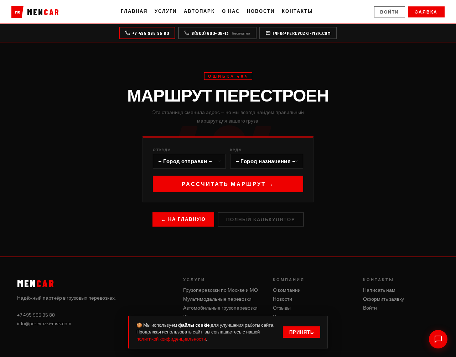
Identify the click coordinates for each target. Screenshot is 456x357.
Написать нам (379, 290)
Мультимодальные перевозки (217, 299)
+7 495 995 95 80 (150, 33)
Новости (261, 11)
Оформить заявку (383, 299)
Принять (301, 332)
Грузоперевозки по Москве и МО (220, 290)
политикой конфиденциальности (171, 339)
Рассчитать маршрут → (228, 184)
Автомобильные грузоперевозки (220, 308)
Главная (134, 11)
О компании (287, 290)
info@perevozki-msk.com (302, 33)
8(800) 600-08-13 (220, 33)
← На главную (183, 219)
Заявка (426, 11)
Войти (389, 11)
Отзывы (282, 308)
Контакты (297, 11)
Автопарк (199, 11)
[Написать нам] (438, 339)
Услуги (166, 11)
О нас (231, 11)
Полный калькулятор (260, 219)
